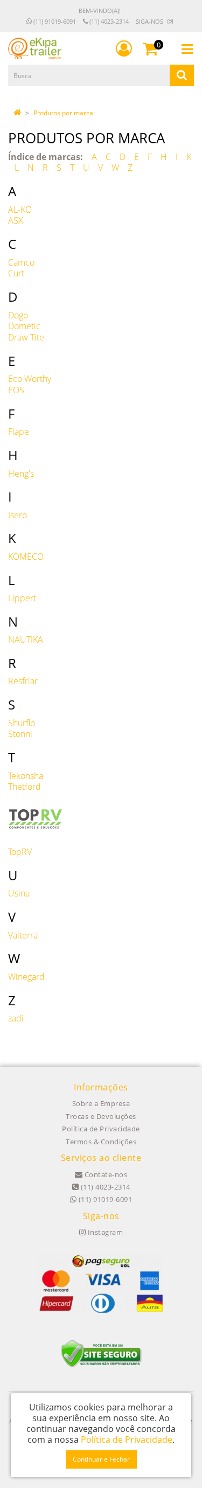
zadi (16, 1018)
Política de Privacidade (101, 1129)
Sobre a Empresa (101, 1103)
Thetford (24, 786)
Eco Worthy (29, 379)
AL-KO (20, 209)
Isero (17, 515)
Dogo (18, 315)
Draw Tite (26, 337)
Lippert (22, 598)
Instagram (104, 1232)
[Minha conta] (124, 48)
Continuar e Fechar (101, 1459)
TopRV (20, 852)
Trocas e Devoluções (101, 1116)
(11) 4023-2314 (108, 21)
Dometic (24, 326)
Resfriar (23, 681)
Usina (19, 893)
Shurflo (21, 723)
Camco (21, 262)
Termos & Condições (101, 1141)
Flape (18, 431)
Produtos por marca (63, 112)
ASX (15, 220)
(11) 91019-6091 (54, 21)
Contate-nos (104, 1174)
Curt (16, 273)
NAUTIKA (25, 639)
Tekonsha (25, 776)
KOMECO (26, 556)
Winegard (26, 977)
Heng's (21, 473)
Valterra (23, 935)
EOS (16, 390)
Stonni (20, 734)
